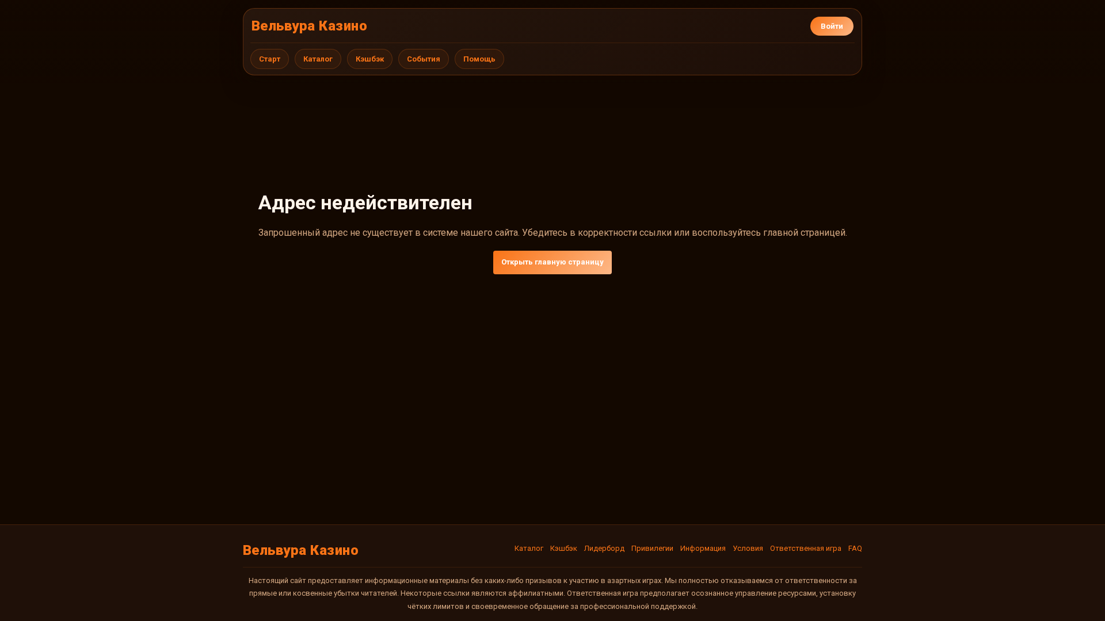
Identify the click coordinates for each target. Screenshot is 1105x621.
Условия (748, 548)
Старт (269, 59)
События (423, 59)
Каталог (318, 59)
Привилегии (652, 548)
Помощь (479, 59)
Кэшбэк (370, 59)
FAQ (855, 548)
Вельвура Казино (309, 26)
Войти (832, 26)
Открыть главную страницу (552, 262)
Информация (703, 548)
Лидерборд (604, 548)
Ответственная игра (805, 548)
